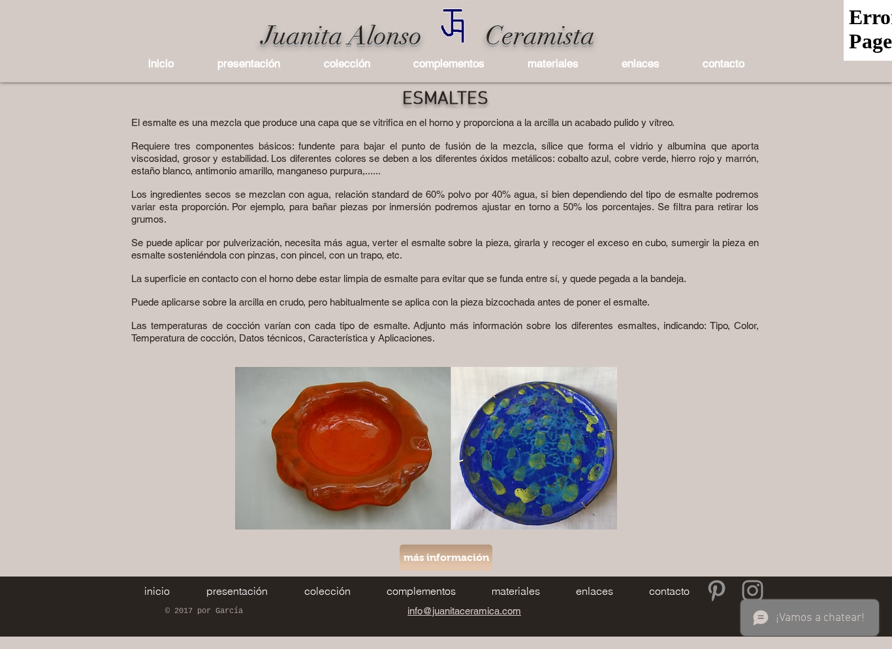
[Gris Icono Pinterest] (717, 591)
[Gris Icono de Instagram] (753, 591)
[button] (347, 63)
